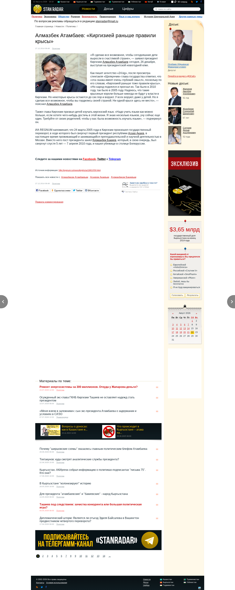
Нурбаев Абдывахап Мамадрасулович (178, 65)
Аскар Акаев (136, 133)
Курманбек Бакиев (104, 140)
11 (86, 556)
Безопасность (89, 16)
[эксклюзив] (184, 214)
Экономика (50, 16)
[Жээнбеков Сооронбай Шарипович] (174, 123)
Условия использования (56, 583)
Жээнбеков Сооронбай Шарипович (188, 111)
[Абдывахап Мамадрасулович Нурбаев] (180, 44)
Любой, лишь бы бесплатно (181, 282)
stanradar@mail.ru (107, 21)
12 (92, 556)
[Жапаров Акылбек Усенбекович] (174, 104)
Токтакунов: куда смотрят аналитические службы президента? (79, 459)
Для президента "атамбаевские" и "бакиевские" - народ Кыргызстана (84, 493)
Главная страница (44, 26)
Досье (145, 582)
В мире (163, 2)
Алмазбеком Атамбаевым (74, 177)
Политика (37, 16)
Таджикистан (99, 2)
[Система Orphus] (141, 193)
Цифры (146, 585)
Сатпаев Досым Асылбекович (189, 130)
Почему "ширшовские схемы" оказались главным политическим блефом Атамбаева (93, 448)
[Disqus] (98, 248)
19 (181, 332)
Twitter (101, 159)
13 (98, 556)
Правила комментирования (49, 202)
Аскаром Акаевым (99, 177)
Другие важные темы (190, 16)
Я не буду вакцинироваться (186, 287)
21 (188, 332)
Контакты (40, 583)
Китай (150, 2)
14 (104, 556)
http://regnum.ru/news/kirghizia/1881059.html (80, 170)
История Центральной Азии (159, 16)
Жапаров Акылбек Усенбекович (189, 91)
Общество (63, 16)
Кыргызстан (81, 2)
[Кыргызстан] (65, 48)
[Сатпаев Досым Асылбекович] (174, 143)
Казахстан (65, 2)
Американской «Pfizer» (184, 278)
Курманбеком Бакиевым (123, 177)
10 (80, 556)
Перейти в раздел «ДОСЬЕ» (182, 76)
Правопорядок (108, 16)
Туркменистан (118, 2)
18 (177, 332)
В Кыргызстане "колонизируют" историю (65, 483)
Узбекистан (136, 2)
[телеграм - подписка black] (98, 549)
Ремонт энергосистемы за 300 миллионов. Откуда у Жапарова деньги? (89, 386)
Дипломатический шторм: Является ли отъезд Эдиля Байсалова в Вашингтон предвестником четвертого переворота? (89, 520)
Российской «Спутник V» (185, 270)
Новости (60, 26)
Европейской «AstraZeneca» (180, 266)
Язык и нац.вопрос (129, 16)
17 (173, 332)
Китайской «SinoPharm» (185, 274)
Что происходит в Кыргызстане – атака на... (130, 429)
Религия (75, 16)
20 (184, 332)
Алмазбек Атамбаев (115, 61)
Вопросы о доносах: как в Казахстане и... (74, 428)
